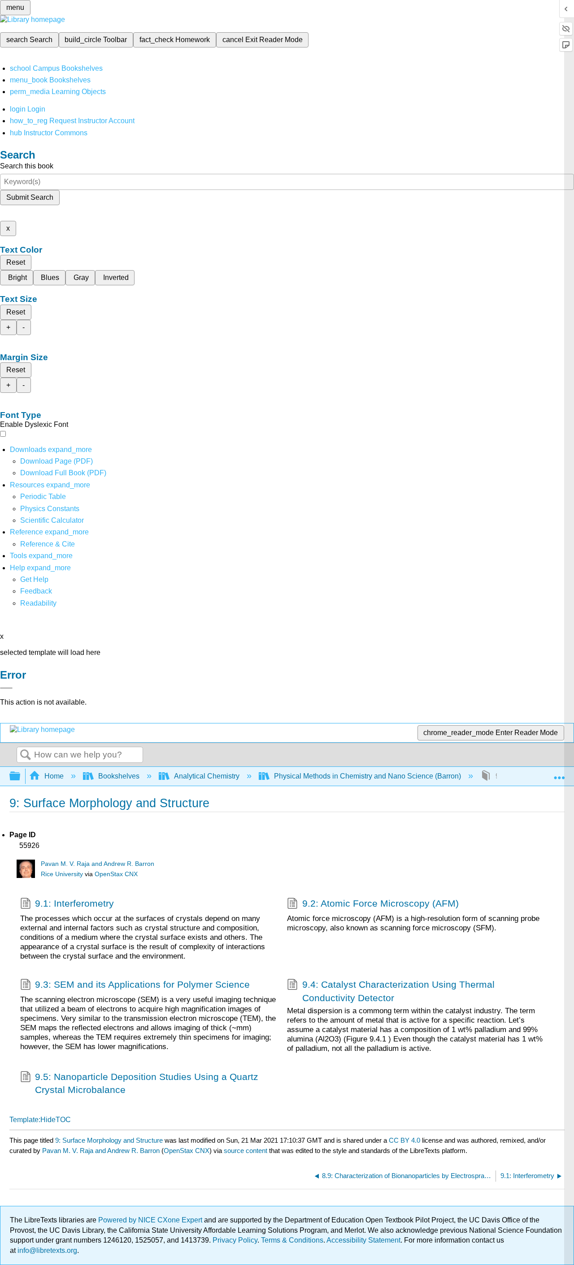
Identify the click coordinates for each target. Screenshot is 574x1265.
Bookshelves (118, 776)
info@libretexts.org (46, 1250)
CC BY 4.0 (404, 1140)
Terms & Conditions (292, 1240)
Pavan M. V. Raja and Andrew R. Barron (97, 864)
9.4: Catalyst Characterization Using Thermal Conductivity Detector (398, 991)
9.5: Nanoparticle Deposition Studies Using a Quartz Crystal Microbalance (146, 1083)
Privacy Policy (235, 1240)
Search (26, 755)
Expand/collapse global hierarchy (20, 776)
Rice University (62, 874)
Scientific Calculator (52, 520)
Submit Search (29, 197)
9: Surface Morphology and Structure (109, 1140)
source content (245, 1150)
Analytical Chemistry (206, 776)
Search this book (26, 166)
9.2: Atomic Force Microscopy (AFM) (380, 903)
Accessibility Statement (363, 1240)
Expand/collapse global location (559, 773)
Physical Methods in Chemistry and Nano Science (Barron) (367, 776)
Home (54, 776)
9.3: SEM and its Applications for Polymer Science (142, 984)
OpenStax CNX (116, 874)
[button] (36, 591)
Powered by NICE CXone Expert (151, 1220)
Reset (15, 262)
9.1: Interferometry (74, 903)
